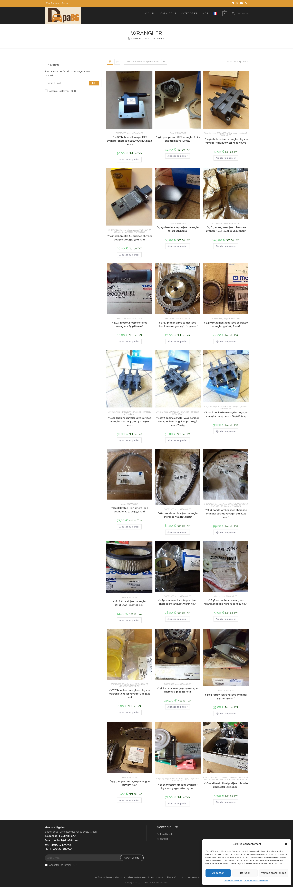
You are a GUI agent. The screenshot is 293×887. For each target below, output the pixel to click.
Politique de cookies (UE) (163, 877)
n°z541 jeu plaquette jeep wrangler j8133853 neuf (129, 783)
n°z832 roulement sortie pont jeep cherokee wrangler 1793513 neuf (177, 602)
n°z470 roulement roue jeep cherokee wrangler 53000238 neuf (226, 324)
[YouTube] (241, 3)
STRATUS (232, 504)
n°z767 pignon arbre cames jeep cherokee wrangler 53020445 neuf (178, 324)
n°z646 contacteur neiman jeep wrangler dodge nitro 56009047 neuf (225, 602)
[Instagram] (237, 3)
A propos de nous (190, 877)
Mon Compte (52, 3)
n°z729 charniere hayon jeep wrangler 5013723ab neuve (177, 229)
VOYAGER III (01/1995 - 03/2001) (232, 406)
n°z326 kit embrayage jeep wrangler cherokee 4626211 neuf (178, 690)
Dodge (130, 230)
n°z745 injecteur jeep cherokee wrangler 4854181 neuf (129, 324)
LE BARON (140, 684)
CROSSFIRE (243, 777)
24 (240, 62)
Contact (65, 3)
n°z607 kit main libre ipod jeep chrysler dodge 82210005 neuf (225, 785)
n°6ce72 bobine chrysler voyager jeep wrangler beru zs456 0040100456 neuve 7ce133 (177, 421)
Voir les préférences (273, 872)
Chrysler (207, 133)
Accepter (218, 872)
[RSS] (245, 3)
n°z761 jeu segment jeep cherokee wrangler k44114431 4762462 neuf (226, 229)
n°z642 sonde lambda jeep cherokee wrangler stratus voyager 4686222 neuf (226, 514)
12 (235, 62)
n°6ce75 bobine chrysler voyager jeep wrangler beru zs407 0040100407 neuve (129, 421)
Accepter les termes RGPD (62, 91)
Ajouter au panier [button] (129, 159)
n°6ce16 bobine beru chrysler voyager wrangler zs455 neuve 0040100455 (226, 414)
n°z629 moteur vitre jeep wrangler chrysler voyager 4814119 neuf (177, 786)
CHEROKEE (121, 133)
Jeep (129, 133)
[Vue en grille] (110, 62)
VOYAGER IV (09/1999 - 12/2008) (232, 133)
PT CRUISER (230, 779)
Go (94, 83)
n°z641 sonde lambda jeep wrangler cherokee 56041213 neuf (177, 515)
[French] (215, 14)
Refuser (245, 872)
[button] (286, 844)
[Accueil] (129, 38)
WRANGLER (159, 38)
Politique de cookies (233, 881)
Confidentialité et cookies (106, 877)
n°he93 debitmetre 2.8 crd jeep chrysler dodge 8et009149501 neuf (129, 238)
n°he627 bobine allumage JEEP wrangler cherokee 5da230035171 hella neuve (129, 141)
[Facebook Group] (233, 3)
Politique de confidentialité (256, 881)
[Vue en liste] (117, 62)
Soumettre (131, 858)
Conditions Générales (135, 877)
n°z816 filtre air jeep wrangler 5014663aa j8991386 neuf (129, 603)
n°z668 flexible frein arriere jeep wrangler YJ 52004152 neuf (129, 510)
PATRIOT (220, 779)
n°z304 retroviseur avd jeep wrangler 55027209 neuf (225, 696)
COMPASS (232, 777)
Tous (245, 62)
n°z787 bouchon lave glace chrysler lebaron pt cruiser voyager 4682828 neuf (129, 694)
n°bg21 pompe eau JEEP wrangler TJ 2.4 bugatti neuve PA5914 (177, 139)
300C (205, 777)
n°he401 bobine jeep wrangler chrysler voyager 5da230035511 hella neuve (226, 141)
